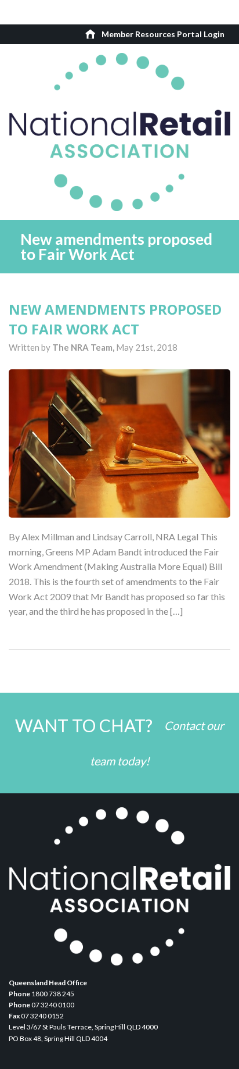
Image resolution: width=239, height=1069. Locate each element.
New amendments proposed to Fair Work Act (115, 319)
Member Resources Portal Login (163, 34)
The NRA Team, (84, 347)
